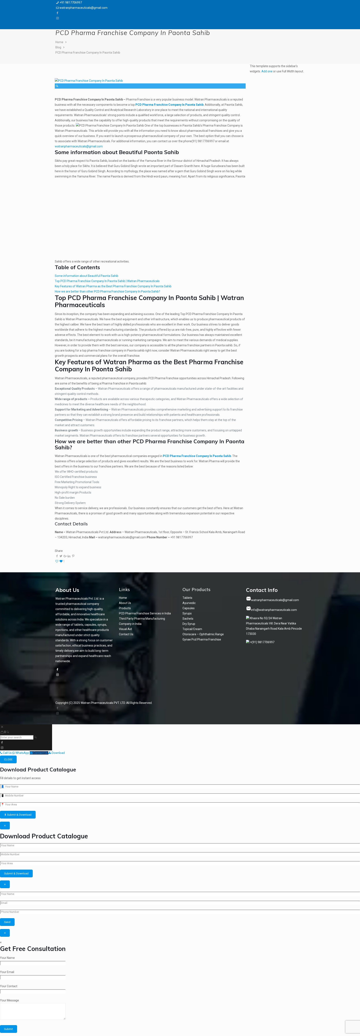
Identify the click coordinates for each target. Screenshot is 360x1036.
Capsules (188, 608)
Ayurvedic (189, 603)
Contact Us (126, 634)
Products (125, 608)
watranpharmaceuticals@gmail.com (84, 7)
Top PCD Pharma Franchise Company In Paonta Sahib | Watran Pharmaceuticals (107, 281)
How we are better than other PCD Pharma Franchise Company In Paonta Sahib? (107, 291)
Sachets (187, 618)
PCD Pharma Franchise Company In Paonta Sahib (87, 52)
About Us (125, 603)
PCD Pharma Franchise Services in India (145, 613)
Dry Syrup (188, 623)
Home (59, 42)
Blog (58, 47)
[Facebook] (57, 13)
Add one (266, 71)
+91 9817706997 (71, 2)
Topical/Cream (192, 629)
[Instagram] (57, 18)
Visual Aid (125, 629)
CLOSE (8, 759)
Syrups (187, 613)
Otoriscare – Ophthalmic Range (203, 634)
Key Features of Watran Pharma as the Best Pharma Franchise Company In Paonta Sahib (113, 286)
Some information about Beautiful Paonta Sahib (86, 276)
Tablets (187, 597)
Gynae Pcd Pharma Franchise (201, 639)
